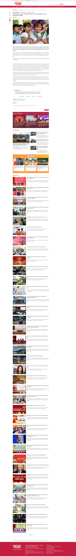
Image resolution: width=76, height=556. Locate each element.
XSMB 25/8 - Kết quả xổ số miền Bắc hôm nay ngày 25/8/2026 (37, 415)
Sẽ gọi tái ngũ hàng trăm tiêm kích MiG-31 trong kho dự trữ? (43, 133)
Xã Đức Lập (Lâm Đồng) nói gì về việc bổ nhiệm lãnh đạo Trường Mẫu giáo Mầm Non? (36, 297)
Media (54, 6)
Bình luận (10, 20)
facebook (10, 15)
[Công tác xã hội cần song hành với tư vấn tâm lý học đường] (43, 119)
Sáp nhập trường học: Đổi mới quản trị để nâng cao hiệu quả (19, 167)
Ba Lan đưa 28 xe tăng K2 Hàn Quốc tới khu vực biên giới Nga (37, 266)
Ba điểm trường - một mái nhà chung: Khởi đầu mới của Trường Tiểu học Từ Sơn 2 (38, 188)
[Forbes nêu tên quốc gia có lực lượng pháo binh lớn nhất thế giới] (33, 141)
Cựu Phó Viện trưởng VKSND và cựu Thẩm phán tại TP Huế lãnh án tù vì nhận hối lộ (38, 208)
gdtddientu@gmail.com (35, 0)
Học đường (39, 6)
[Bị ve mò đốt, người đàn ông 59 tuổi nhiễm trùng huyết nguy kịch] (19, 290)
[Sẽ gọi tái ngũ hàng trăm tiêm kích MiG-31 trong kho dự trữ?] (33, 134)
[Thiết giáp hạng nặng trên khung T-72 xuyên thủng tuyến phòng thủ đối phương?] (21, 137)
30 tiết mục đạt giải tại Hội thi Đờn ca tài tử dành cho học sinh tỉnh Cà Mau (19, 124)
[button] (46, 113)
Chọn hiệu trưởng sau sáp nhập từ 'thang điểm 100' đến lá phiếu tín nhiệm (37, 525)
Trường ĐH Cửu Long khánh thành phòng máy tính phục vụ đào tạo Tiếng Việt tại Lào (38, 535)
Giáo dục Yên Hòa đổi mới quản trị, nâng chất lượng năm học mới (37, 337)
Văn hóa (57, 6)
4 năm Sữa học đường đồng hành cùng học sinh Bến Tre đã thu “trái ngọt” (28, 93)
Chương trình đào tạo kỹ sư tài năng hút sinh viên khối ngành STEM (37, 307)
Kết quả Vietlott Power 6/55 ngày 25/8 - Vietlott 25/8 (36, 405)
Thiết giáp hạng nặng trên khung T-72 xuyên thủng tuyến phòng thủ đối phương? (21, 145)
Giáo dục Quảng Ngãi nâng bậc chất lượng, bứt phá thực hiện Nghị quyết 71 (37, 446)
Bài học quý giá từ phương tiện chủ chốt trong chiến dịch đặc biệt (42, 147)
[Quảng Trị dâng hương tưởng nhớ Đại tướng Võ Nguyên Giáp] (19, 280)
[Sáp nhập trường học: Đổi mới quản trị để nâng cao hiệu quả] (19, 161)
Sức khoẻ (50, 6)
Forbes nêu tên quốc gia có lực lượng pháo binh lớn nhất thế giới (42, 140)
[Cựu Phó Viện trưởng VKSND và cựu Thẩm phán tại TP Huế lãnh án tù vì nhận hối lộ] (19, 211)
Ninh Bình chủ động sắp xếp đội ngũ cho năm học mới (36, 544)
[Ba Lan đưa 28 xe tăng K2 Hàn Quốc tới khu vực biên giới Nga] (19, 270)
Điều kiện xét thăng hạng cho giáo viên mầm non (43, 167)
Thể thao (61, 6)
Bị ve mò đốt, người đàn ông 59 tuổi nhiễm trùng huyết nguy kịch (37, 287)
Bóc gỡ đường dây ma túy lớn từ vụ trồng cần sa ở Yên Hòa (37, 217)
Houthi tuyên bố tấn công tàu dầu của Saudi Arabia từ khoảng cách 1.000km (37, 347)
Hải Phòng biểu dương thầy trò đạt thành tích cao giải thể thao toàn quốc (38, 386)
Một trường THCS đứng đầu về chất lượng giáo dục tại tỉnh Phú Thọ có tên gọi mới (38, 178)
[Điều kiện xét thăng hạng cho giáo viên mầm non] (42, 161)
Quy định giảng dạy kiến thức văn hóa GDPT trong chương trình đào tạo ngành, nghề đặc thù (37, 495)
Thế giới (47, 6)
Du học (25, 12)
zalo (10, 12)
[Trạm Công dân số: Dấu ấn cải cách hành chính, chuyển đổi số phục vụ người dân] (19, 240)
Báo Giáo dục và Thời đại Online (18, 3)
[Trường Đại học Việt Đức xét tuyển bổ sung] (19, 231)
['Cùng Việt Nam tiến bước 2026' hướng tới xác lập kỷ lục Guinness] (19, 260)
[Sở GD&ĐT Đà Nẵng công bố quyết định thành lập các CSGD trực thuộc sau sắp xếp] (19, 201)
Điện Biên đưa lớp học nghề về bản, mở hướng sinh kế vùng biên (37, 426)
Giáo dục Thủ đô (61, 4)
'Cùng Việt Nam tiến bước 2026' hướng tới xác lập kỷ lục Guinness (36, 257)
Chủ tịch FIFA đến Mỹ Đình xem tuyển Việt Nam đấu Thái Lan (37, 514)
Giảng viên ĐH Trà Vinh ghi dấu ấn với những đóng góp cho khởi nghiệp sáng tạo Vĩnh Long (31, 124)
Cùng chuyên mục (18, 113)
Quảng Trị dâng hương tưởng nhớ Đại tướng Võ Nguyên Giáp (37, 276)
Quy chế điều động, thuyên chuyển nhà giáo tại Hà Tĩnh (36, 246)
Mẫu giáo (28, 96)
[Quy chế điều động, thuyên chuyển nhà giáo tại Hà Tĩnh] (19, 250)
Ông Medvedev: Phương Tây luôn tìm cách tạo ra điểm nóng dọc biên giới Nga (37, 436)
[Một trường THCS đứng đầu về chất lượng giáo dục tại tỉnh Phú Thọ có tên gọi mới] (19, 181)
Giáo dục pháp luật (26, 6)
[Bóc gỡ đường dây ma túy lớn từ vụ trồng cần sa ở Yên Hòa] (19, 221)
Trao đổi (35, 6)
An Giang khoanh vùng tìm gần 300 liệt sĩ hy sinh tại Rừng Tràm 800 (38, 555)
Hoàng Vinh (14, 17)
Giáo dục (17, 6)
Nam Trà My (34, 96)
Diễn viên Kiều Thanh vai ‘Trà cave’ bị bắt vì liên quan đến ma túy (37, 366)
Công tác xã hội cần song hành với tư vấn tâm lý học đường (43, 124)
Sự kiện (15, 10)
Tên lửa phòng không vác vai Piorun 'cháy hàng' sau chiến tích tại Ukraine (37, 317)
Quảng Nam (40, 96)
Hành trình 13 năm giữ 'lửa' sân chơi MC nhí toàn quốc (36, 504)
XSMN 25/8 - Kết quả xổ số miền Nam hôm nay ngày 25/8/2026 (37, 474)
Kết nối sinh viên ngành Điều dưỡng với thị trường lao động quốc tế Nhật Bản (37, 485)
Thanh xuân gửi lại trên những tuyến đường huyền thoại (36, 375)
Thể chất (32, 12)
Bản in (10, 17)
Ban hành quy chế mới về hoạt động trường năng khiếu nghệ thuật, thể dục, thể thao (37, 396)
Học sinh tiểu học (21, 96)
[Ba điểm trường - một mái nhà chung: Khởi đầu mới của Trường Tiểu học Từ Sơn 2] (19, 191)
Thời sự (21, 6)
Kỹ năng (22, 12)
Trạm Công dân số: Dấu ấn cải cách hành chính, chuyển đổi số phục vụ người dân (37, 237)
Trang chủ (14, 6)
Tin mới (10, 23)
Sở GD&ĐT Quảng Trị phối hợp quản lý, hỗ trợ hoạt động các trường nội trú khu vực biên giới (37, 327)
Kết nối (31, 6)
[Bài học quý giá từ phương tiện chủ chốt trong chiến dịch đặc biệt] (33, 148)
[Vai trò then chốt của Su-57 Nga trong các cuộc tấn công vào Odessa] (30, 161)
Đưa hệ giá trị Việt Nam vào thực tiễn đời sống (35, 355)
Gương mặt (29, 12)
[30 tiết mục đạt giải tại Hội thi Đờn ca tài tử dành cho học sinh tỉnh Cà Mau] (19, 119)
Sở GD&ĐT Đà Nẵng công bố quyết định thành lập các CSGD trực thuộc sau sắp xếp (37, 198)
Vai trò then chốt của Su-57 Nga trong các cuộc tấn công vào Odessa (30, 167)
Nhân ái (43, 6)
